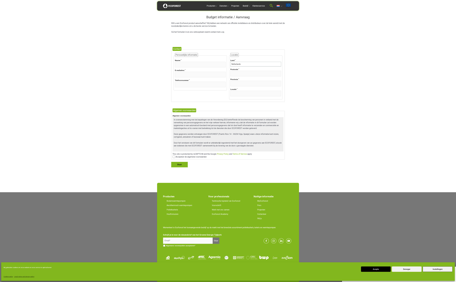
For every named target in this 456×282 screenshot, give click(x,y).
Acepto (376, 269)
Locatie (233, 89)
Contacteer (261, 214)
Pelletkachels (172, 210)
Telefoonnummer (182, 80)
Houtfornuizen (172, 214)
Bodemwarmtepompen (176, 201)
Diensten (223, 6)
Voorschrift (216, 205)
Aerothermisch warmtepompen (179, 205)
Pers (259, 205)
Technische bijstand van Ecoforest (226, 201)
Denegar (406, 269)
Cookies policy (8, 276)
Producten (211, 6)
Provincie (234, 79)
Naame (178, 60)
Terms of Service (240, 154)
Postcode (234, 69)
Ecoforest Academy (220, 214)
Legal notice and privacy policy (24, 276)
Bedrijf (245, 6)
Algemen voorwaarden (182, 116)
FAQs (259, 218)
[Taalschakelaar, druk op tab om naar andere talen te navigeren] (279, 5)
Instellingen (438, 269)
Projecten (235, 6)
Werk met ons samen (220, 210)
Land (232, 60)
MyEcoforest (262, 201)
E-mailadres (180, 70)
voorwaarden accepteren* (185, 246)
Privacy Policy (223, 154)
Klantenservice (258, 6)
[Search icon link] (271, 6)
